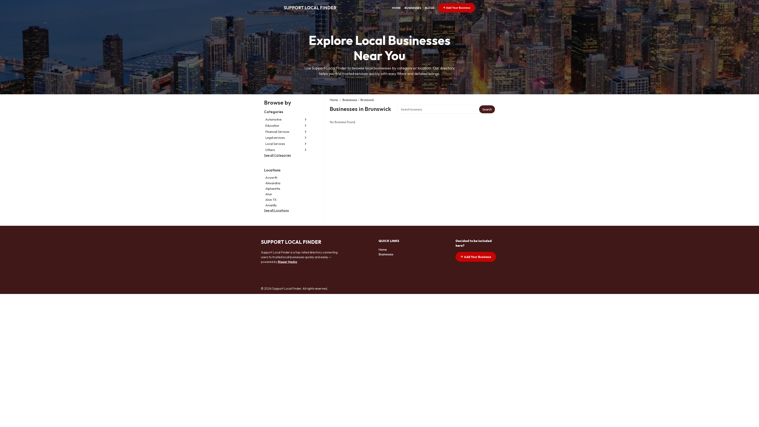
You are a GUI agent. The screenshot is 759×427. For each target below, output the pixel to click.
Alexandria (272, 183)
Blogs (429, 8)
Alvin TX (271, 200)
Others (270, 150)
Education (272, 126)
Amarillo (271, 205)
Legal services (275, 138)
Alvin (268, 194)
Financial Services (277, 132)
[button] (306, 119)
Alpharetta (272, 189)
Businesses (413, 8)
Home (396, 8)
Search (487, 109)
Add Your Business (458, 7)
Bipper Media (287, 262)
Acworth (271, 177)
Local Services (275, 144)
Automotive (273, 119)
